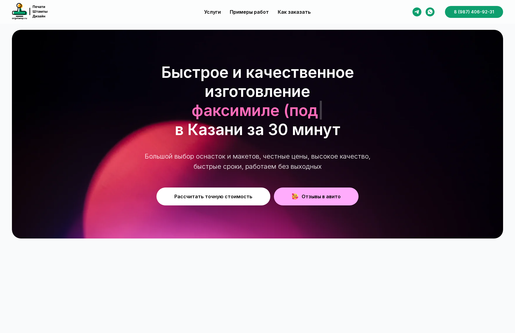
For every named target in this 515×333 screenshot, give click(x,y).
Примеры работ (249, 12)
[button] (213, 196)
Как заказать (294, 12)
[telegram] (416, 11)
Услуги (212, 12)
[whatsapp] (430, 11)
